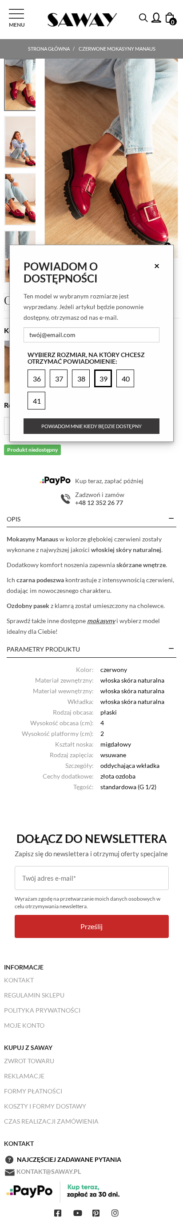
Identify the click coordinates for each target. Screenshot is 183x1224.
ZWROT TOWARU (29, 1061)
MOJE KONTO (24, 1025)
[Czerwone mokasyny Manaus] (111, 158)
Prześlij (91, 926)
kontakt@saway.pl (48, 1171)
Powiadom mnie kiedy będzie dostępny (91, 426)
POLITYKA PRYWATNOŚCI (42, 1010)
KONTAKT (19, 980)
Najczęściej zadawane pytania (69, 1159)
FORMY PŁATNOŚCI (33, 1091)
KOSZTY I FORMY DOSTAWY (45, 1106)
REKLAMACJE (24, 1076)
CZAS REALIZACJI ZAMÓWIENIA (51, 1121)
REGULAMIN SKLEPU (34, 995)
